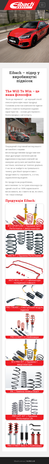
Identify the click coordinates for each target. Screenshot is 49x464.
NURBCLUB (31, 461)
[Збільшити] (40, 121)
